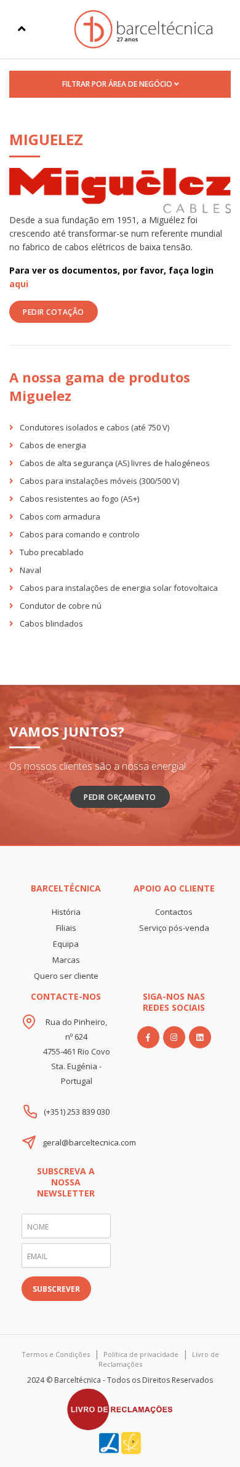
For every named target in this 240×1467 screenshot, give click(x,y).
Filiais (66, 927)
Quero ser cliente (66, 975)
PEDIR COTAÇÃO (53, 312)
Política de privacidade (140, 1354)
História (66, 911)
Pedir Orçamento (120, 797)
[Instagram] (174, 1037)
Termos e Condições (56, 1354)
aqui (18, 284)
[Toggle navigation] (22, 29)
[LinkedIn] (200, 1037)
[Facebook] (148, 1037)
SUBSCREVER (56, 1289)
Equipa (66, 943)
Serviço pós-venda (174, 927)
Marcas (66, 959)
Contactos (174, 911)
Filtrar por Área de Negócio (118, 84)
